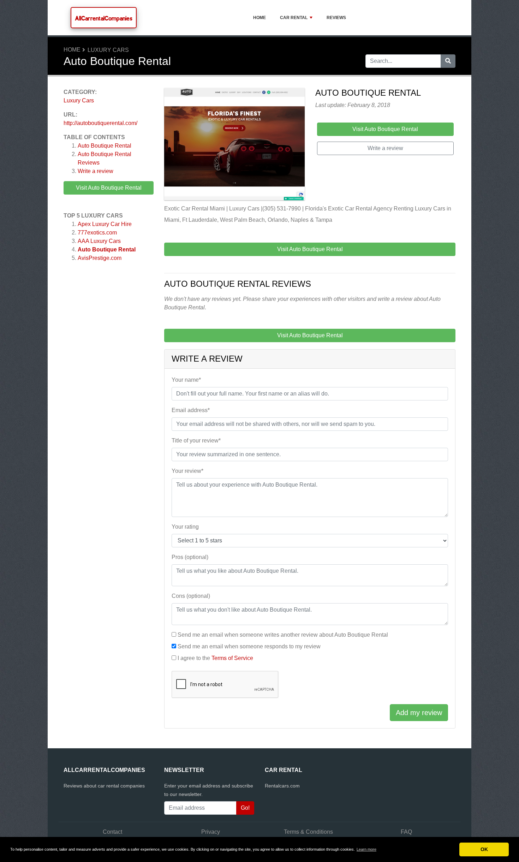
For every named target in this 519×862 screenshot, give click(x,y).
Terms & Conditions (308, 832)
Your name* (186, 380)
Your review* (187, 471)
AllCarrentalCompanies (103, 18)
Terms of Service (232, 658)
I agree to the (215, 658)
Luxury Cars (108, 50)
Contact (112, 832)
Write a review (95, 171)
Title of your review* (196, 441)
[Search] (448, 61)
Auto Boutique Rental (104, 146)
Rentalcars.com (282, 786)
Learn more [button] (366, 849)
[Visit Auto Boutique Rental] (234, 145)
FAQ (406, 832)
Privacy (210, 832)
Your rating (185, 527)
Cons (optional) (191, 596)
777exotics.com (97, 233)
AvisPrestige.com (99, 258)
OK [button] (484, 849)
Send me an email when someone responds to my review (249, 646)
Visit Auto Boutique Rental (109, 188)
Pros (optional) (190, 557)
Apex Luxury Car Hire (105, 224)
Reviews (336, 17)
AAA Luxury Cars (99, 241)
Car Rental (294, 17)
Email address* (191, 410)
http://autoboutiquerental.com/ (100, 123)
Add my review (419, 713)
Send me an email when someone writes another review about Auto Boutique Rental (283, 635)
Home (259, 17)
